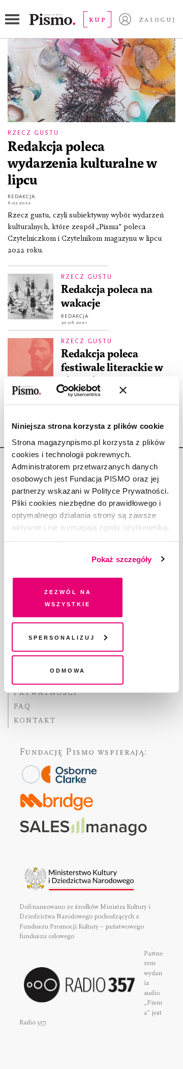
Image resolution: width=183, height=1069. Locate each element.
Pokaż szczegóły (122, 559)
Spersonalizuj (61, 636)
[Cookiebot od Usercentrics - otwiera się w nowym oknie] (71, 390)
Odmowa (67, 670)
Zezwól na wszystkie (68, 597)
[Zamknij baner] (149, 390)
